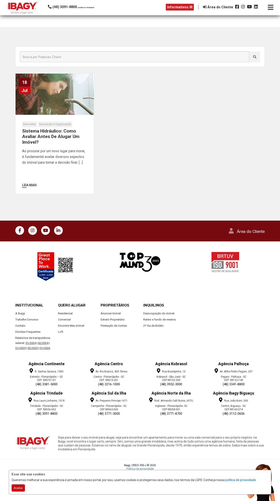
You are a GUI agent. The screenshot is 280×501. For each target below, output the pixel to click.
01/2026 (45, 348)
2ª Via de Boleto (153, 325)
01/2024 (31, 343)
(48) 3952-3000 (171, 384)
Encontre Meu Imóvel (71, 325)
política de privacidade (240, 480)
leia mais (29, 185)
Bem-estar (29, 124)
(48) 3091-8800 (47, 414)
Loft (60, 331)
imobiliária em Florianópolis (76, 449)
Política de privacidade (140, 468)
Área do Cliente (251, 231)
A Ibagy (20, 313)
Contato (20, 325)
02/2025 (33, 348)
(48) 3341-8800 (234, 384)
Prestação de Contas (114, 325)
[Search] (254, 56)
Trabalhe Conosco (26, 319)
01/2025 (20, 348)
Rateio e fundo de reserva (159, 319)
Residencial (65, 313)
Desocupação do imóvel (158, 313)
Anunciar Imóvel (111, 313)
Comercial (64, 319)
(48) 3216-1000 (109, 384)
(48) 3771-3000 (109, 414)
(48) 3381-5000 (47, 384)
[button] (77, 7)
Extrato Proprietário (113, 319)
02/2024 (43, 343)
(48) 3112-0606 (234, 414)
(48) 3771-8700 (171, 414)
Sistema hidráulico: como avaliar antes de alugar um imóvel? (50, 136)
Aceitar (18, 488)
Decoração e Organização (55, 124)
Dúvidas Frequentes (27, 331)
